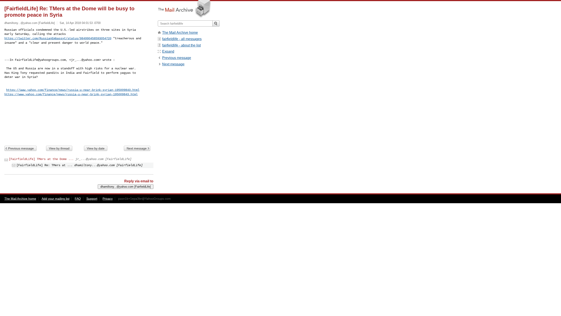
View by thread (59, 148)
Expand (168, 51)
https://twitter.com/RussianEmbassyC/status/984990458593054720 (57, 38)
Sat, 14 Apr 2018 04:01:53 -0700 (80, 23)
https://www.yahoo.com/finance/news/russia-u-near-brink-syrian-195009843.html (72, 90)
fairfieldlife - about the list (181, 45)
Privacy (108, 198)
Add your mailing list (55, 198)
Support (91, 198)
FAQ (78, 198)
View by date (96, 148)
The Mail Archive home (180, 32)
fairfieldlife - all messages (182, 39)
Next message (137, 148)
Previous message (21, 148)
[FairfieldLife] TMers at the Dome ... (41, 159)
